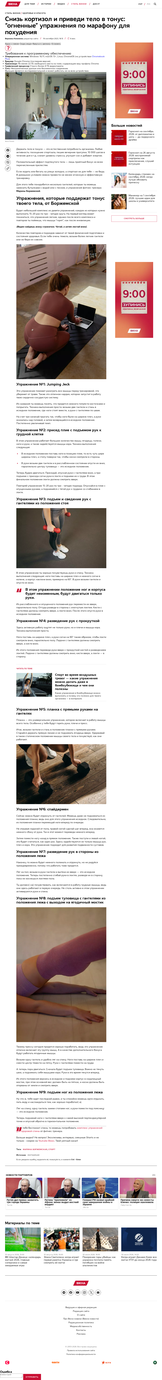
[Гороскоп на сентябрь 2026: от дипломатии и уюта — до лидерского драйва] (119, 137)
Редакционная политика (81, 1322)
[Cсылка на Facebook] (71, 1292)
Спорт (51, 1149)
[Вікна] (13, 4)
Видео (61, 4)
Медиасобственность (81, 1326)
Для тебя (30, 4)
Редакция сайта (81, 1311)
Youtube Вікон (46, 1140)
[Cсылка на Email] (98, 1292)
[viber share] (8, 162)
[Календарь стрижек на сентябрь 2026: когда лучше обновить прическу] (119, 180)
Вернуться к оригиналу (41, 44)
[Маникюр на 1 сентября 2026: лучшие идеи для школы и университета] (119, 201)
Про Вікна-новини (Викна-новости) (81, 1319)
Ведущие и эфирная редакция (81, 1307)
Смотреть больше (134, 218)
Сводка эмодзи (26, 44)
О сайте (81, 1315)
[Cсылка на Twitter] (91, 1292)
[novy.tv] (155, 1363)
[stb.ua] (7, 1363)
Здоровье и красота (34, 13)
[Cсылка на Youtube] (77, 1292)
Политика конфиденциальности (81, 1354)
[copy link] (8, 168)
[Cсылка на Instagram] (84, 1292)
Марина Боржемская (35, 1149)
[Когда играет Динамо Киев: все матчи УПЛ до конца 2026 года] (139, 1239)
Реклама (81, 1334)
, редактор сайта (22, 39)
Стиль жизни (79, 4)
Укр (140, 4)
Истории (46, 4)
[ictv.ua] (106, 1363)
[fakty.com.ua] (55, 1363)
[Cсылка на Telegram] (64, 1292)
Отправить (32, 1377)
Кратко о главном (12, 44)
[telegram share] (8, 156)
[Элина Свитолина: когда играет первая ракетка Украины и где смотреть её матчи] (61, 1239)
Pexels (11, 141)
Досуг (96, 4)
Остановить (56, 44)
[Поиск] (155, 4)
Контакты (81, 1330)
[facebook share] (8, 150)
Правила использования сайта (81, 1350)
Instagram (33, 1155)
